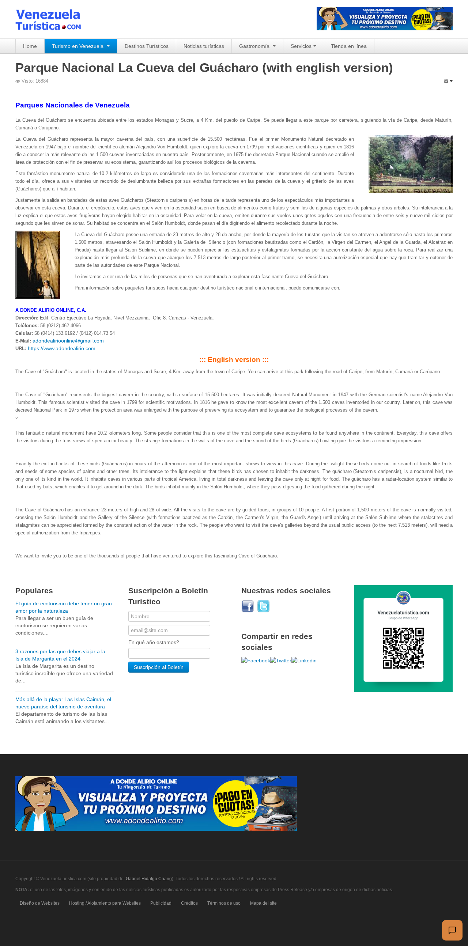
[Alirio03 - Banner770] (156, 803)
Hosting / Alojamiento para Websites (105, 903)
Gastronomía (255, 46)
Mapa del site (263, 903)
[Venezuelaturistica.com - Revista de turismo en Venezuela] (52, 19)
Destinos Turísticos (147, 46)
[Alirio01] (385, 18)
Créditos (189, 903)
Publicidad (160, 903)
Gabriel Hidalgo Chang (149, 878)
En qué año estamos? (153, 642)
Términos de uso (224, 903)
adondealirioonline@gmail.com (68, 341)
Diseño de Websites (40, 903)
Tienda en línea (349, 46)
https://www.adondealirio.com (61, 348)
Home (30, 46)
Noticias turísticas (204, 46)
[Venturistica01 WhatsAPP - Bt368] (403, 638)
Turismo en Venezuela (78, 46)
